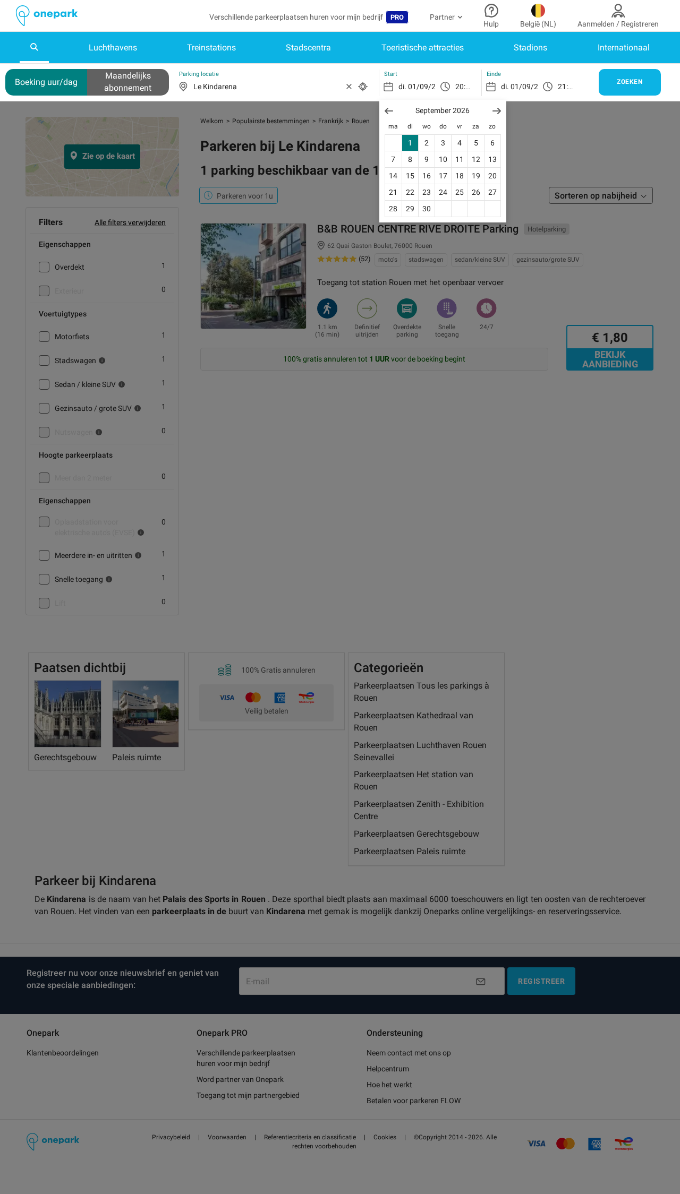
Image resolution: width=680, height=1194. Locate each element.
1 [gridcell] (410, 143)
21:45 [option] (567, 86)
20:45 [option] (464, 86)
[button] (389, 111)
